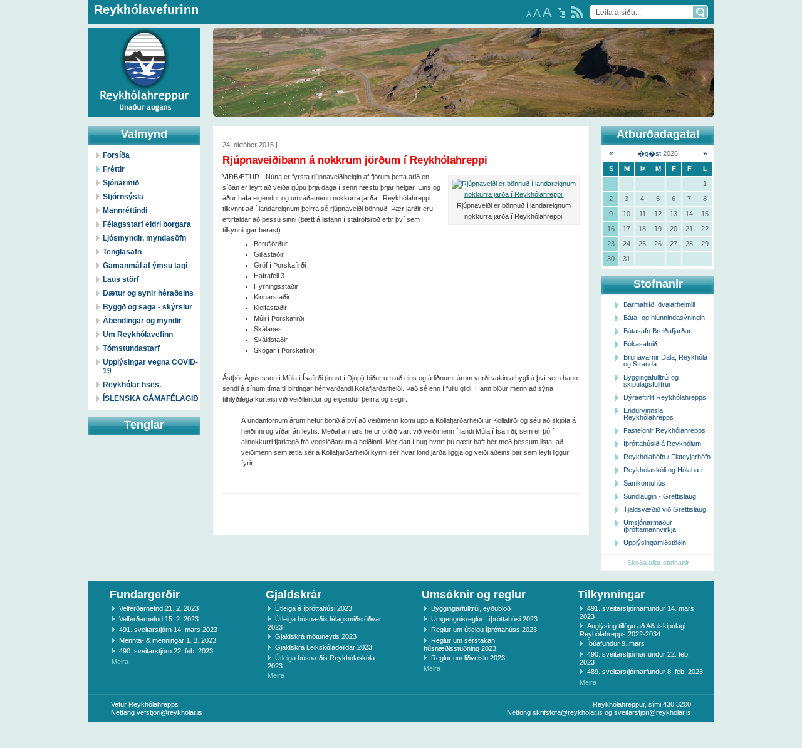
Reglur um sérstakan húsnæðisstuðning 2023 (460, 644)
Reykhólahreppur (56, 62)
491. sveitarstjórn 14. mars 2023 (168, 629)
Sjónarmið (121, 183)
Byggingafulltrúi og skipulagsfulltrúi (651, 380)
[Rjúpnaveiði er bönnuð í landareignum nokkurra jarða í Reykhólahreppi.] (513, 189)
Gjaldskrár (293, 594)
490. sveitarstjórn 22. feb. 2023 (166, 651)
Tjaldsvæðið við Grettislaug (664, 509)
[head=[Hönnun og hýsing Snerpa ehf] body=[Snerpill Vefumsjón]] (401, 735)
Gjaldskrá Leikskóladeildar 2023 (323, 647)
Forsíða (116, 155)
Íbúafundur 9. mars (616, 643)
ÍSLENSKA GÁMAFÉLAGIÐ (151, 398)
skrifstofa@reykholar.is (568, 712)
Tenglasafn (122, 251)
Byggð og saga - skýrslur (147, 307)
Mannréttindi (125, 210)
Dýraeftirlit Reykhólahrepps (664, 397)
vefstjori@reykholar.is (169, 712)
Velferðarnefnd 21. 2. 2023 (159, 608)
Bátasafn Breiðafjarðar (657, 331)
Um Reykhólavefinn (138, 334)
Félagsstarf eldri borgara (147, 224)
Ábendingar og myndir (142, 320)
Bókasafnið (640, 344)
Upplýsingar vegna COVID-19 (150, 366)
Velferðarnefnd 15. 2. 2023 (159, 619)
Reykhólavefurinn (146, 9)
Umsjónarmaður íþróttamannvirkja (649, 526)
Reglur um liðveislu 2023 (468, 658)
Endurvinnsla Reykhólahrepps (648, 414)
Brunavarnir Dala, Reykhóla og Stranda (665, 360)
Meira (120, 661)
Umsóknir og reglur (474, 594)
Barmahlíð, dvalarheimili (659, 304)
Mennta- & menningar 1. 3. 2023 (167, 640)
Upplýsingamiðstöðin (654, 542)
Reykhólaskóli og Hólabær (663, 470)
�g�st (649, 153)
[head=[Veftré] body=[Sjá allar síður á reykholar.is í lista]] (561, 13)
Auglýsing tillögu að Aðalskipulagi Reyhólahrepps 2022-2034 (632, 630)
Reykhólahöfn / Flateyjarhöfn (667, 456)
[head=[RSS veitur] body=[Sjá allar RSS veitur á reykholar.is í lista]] (577, 12)
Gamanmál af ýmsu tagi (145, 265)
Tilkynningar (611, 594)
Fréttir (114, 169)
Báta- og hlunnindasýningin (664, 317)
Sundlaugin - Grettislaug (659, 496)
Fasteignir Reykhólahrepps (664, 430)
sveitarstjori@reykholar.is (652, 712)
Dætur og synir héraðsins (148, 293)
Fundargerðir (145, 594)
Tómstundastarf (131, 348)
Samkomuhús (644, 483)
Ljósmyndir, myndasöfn (144, 238)
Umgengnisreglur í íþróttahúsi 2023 (484, 619)
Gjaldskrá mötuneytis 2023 (316, 636)
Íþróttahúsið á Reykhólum (662, 443)
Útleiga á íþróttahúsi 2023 (313, 608)
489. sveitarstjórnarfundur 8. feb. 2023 (645, 671)
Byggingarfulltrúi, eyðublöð (471, 608)
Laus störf (121, 279)
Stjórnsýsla (123, 196)
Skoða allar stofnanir (658, 562)
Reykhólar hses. (132, 384)
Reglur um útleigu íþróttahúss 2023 (484, 629)
